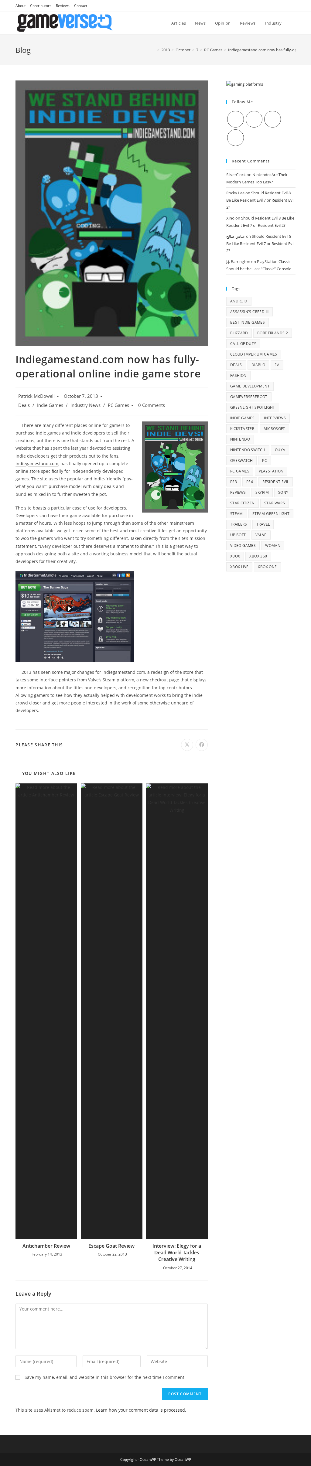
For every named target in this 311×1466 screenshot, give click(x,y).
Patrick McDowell (36, 396)
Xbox (235, 556)
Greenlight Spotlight (252, 407)
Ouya (280, 449)
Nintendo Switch (247, 449)
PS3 (233, 481)
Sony (283, 492)
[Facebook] (254, 119)
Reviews (63, 5)
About (20, 5)
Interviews (275, 418)
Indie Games (50, 405)
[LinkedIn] (235, 137)
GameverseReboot (249, 396)
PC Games (118, 405)
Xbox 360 (258, 556)
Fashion (238, 375)
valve (261, 534)
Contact (80, 5)
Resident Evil (275, 481)
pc (264, 460)
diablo (258, 364)
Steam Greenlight (270, 513)
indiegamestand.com (36, 463)
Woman (272, 545)
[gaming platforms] (244, 84)
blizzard (239, 333)
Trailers (238, 524)
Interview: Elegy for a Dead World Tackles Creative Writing (176, 1253)
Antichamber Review (46, 1246)
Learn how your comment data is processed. (141, 1410)
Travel (263, 524)
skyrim (262, 492)
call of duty (243, 343)
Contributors (40, 5)
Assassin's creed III (249, 311)
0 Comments (151, 405)
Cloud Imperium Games (253, 354)
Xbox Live (239, 566)
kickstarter (242, 428)
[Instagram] (272, 119)
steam (236, 513)
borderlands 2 (272, 333)
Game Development (250, 386)
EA (277, 364)
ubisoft (238, 534)
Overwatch (241, 460)
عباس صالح (235, 236)
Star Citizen (242, 503)
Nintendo (240, 439)
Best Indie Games (247, 322)
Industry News (85, 405)
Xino (230, 218)
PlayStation (271, 471)
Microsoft (274, 428)
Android (239, 301)
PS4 (249, 481)
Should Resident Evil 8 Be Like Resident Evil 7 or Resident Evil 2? (260, 200)
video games (243, 545)
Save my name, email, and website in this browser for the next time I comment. (105, 1377)
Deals (24, 405)
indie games (242, 418)
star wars (274, 503)
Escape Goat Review (111, 1246)
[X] (235, 119)
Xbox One (267, 566)
